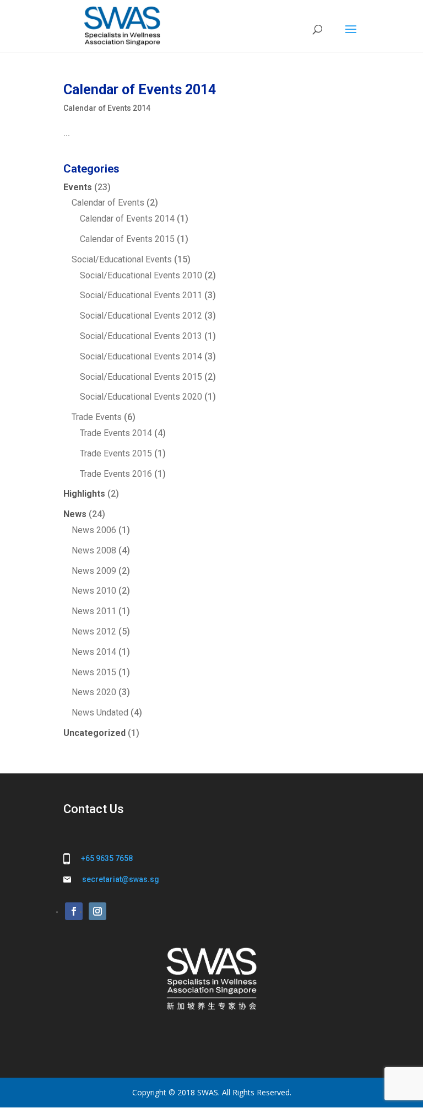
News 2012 (94, 631)
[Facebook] (74, 911)
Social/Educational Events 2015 (141, 377)
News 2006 (94, 530)
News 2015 (94, 672)
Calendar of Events (108, 202)
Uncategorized (94, 733)
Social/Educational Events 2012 (141, 315)
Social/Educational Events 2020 (141, 396)
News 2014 (94, 652)
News (74, 514)
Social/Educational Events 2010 (141, 275)
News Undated (100, 712)
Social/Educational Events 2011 (141, 295)
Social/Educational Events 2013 (141, 336)
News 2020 (94, 692)
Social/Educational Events (122, 259)
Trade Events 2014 (116, 433)
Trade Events (97, 417)
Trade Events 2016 (116, 474)
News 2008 (94, 550)
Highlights (84, 493)
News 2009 (94, 571)
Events (77, 187)
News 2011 (94, 611)
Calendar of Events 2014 (139, 90)
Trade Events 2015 (116, 453)
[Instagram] (97, 911)
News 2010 (94, 590)
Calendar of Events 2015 (127, 239)
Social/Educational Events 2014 (141, 356)
